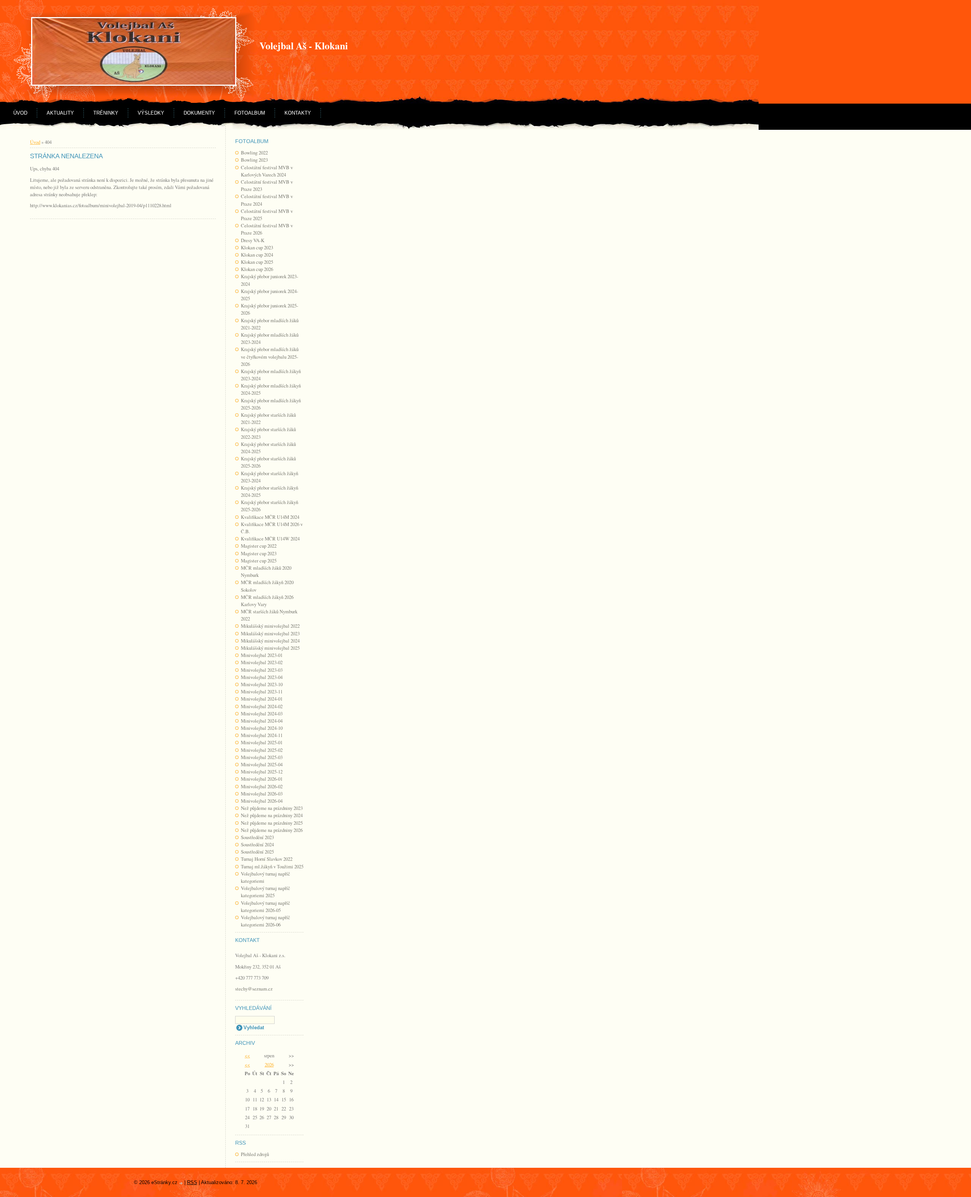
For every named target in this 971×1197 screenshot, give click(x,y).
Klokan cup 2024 (257, 254)
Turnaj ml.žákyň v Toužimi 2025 (272, 866)
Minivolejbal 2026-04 (262, 800)
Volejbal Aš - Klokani (303, 45)
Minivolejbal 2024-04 (262, 720)
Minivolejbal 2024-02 (262, 706)
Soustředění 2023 (257, 837)
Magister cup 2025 (259, 560)
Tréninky (105, 113)
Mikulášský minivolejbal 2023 (270, 633)
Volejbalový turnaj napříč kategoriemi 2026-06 (265, 921)
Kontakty (297, 113)
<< (247, 1055)
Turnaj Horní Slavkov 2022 (266, 858)
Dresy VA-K (252, 240)
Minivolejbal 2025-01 (262, 742)
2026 (269, 1064)
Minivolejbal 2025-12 (262, 771)
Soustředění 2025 (257, 851)
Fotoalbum (249, 113)
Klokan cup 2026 (257, 269)
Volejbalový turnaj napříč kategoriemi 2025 (265, 892)
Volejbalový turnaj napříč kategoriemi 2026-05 (265, 906)
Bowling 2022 (254, 152)
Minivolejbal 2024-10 (262, 727)
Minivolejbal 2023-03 (262, 669)
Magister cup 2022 (259, 545)
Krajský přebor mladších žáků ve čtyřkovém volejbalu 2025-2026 (270, 356)
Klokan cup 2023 (257, 247)
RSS (192, 1182)
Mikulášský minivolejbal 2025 (270, 647)
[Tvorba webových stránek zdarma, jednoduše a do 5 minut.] (181, 1183)
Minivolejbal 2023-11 (262, 691)
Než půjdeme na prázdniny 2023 (272, 808)
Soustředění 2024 (257, 844)
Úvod (20, 113)
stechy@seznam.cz (254, 988)
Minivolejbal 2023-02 (262, 662)
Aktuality (60, 113)
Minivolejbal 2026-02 (262, 786)
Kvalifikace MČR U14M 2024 (270, 516)
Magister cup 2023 (259, 553)
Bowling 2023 (254, 159)
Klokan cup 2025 (257, 261)
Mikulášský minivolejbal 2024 (270, 640)
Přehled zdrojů (255, 1154)
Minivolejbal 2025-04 (262, 764)
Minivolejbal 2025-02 (262, 750)
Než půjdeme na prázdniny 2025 (272, 822)
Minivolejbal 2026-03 (262, 793)
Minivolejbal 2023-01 (262, 655)
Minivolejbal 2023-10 (262, 684)
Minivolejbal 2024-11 (262, 735)
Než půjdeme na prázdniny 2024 (272, 815)
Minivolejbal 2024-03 (262, 713)
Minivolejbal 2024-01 (262, 698)
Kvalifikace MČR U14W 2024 (270, 538)
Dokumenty (199, 113)
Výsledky (151, 113)
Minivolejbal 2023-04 (262, 677)
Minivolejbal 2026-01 (262, 778)
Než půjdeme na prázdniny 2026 (272, 830)
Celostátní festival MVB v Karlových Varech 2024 (267, 171)
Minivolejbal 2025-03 (262, 757)
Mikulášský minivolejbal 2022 (270, 625)
